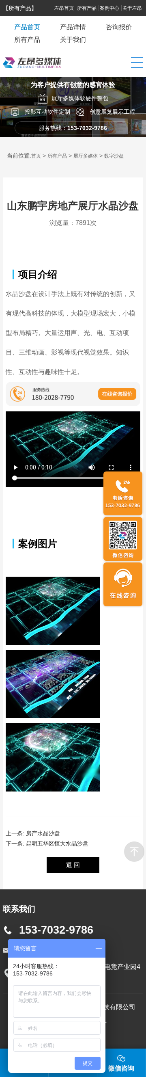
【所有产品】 (20, 8)
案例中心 (110, 8)
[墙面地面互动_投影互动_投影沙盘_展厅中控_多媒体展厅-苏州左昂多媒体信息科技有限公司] (32, 74)
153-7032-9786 (56, 930)
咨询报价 (119, 27)
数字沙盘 (114, 156)
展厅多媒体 (85, 156)
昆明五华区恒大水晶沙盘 (57, 843)
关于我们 (73, 39)
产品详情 (73, 27)
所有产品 (87, 8)
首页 (36, 156)
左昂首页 (64, 8)
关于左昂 (132, 8)
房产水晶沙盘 (43, 833)
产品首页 (27, 27)
